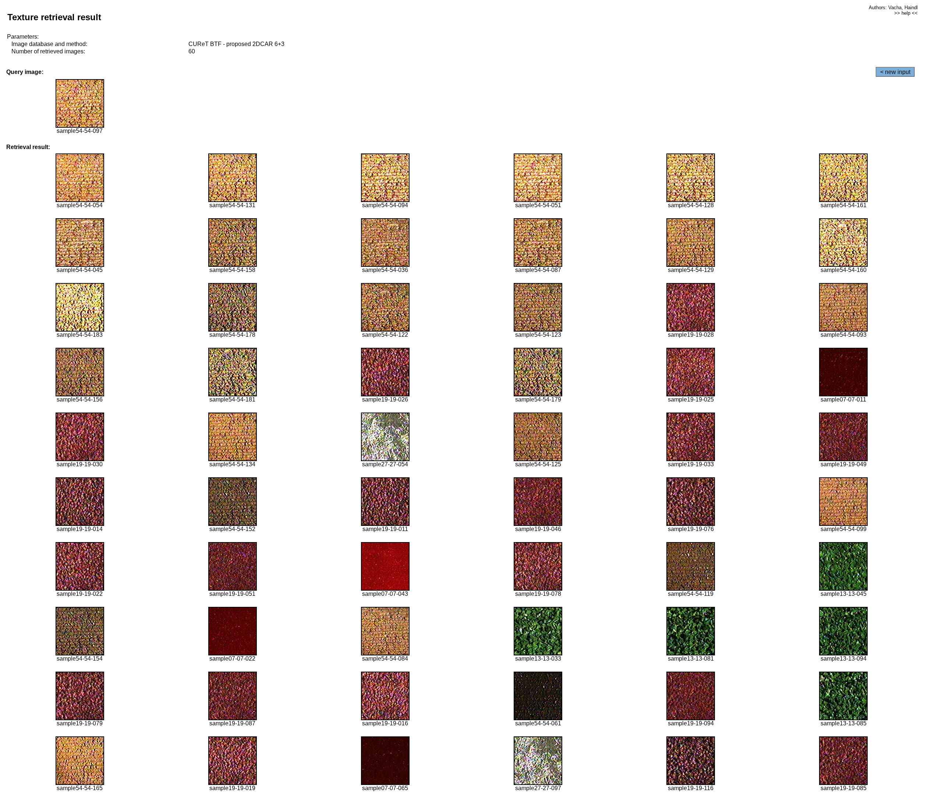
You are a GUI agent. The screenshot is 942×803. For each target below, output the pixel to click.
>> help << (906, 13)
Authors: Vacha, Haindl (893, 7)
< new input (895, 72)
